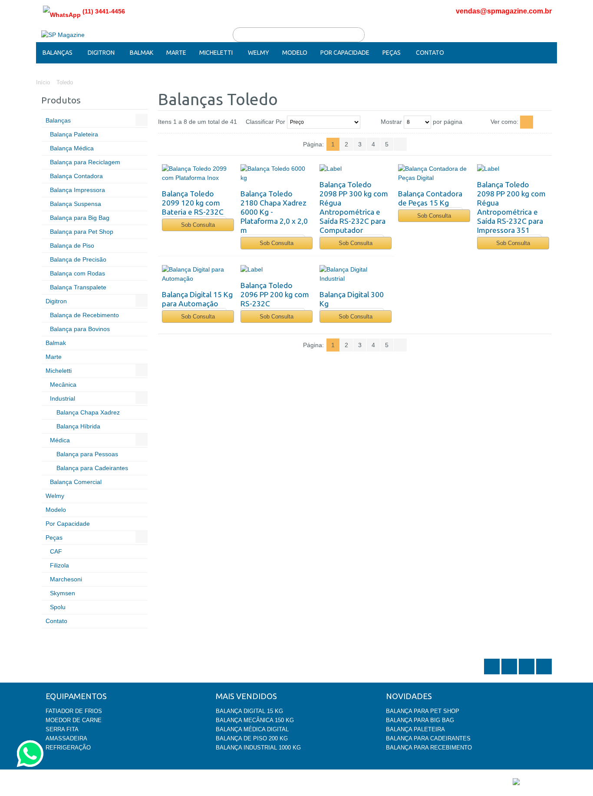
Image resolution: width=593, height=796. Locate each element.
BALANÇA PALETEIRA (415, 729)
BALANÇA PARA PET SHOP (422, 711)
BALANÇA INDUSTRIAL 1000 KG (258, 747)
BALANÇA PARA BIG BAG (420, 720)
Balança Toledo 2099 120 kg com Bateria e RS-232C (193, 202)
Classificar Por (265, 121)
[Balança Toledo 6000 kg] (275, 173)
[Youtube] (544, 673)
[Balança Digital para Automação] (197, 274)
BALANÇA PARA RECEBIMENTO (429, 747)
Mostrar (391, 121)
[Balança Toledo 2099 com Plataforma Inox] (197, 173)
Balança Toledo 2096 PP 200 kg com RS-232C (274, 294)
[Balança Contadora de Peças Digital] (433, 173)
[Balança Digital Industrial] (355, 274)
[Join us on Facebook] (510, 673)
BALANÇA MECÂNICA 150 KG (255, 720)
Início (43, 82)
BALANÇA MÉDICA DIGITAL (252, 729)
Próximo (400, 144)
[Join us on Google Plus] (527, 673)
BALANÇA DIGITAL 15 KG (249, 711)
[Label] (355, 168)
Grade (543, 122)
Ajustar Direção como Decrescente (368, 122)
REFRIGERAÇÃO (68, 747)
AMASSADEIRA (66, 738)
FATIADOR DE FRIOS (74, 711)
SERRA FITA (62, 729)
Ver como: (504, 121)
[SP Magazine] (63, 35)
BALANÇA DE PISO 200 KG (252, 738)
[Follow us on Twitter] (492, 673)
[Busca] (357, 35)
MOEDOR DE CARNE (74, 720)
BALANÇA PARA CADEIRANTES (428, 738)
